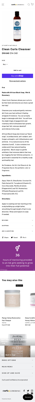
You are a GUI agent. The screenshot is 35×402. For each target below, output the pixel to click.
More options (9, 360)
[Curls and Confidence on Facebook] (24, 390)
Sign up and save (11, 373)
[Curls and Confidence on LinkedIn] (28, 393)
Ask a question (8, 231)
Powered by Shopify (6, 398)
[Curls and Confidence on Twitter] (28, 390)
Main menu (7, 367)
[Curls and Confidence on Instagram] (32, 390)
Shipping (5, 225)
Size (3, 60)
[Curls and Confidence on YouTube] (32, 393)
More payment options (17, 81)
